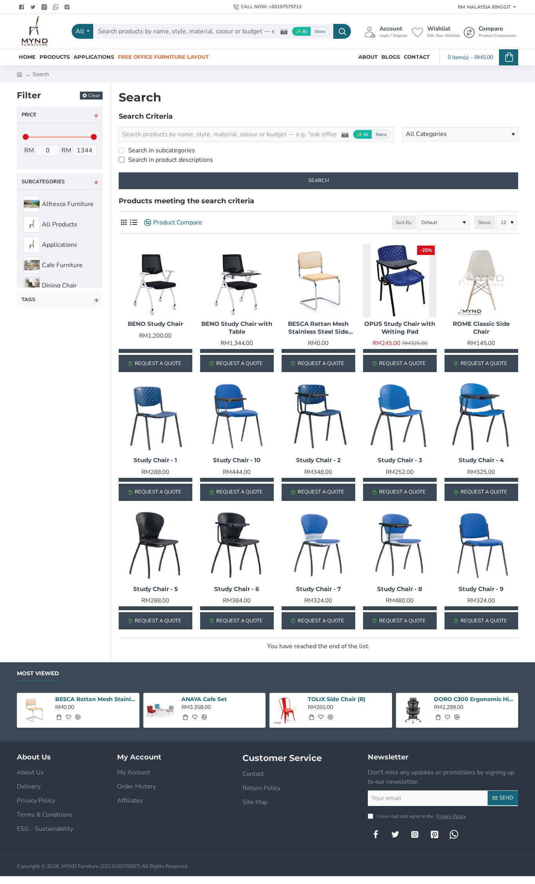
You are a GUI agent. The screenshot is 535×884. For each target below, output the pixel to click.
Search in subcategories (161, 150)
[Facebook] (22, 7)
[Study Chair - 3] (400, 417)
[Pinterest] (68, 7)
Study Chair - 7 (318, 589)
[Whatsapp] (56, 7)
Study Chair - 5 (155, 589)
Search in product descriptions (170, 159)
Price (29, 114)
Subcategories (43, 181)
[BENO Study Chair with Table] (237, 280)
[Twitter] (34, 7)
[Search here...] (342, 31)
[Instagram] (415, 834)
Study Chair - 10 (236, 460)
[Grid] (123, 223)
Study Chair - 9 (481, 589)
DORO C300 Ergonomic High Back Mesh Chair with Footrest (474, 699)
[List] (133, 223)
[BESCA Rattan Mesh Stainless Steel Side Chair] (318, 280)
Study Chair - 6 (236, 589)
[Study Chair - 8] (400, 545)
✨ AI (301, 31)
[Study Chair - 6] (237, 545)
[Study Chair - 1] (155, 417)
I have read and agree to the (420, 816)
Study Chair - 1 (155, 460)
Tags (28, 299)
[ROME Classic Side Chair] (481, 280)
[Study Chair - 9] (481, 545)
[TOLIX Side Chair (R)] (287, 710)
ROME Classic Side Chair (481, 327)
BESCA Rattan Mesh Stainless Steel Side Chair (318, 328)
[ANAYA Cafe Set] (160, 710)
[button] (59, 717)
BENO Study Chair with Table (236, 327)
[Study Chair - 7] (318, 545)
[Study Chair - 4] (481, 417)
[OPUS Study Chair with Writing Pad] (400, 280)
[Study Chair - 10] (237, 417)
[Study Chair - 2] (318, 417)
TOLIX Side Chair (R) (336, 699)
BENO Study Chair (155, 323)
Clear (94, 95)
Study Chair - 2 (318, 460)
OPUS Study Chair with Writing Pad (399, 327)
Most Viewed (38, 673)
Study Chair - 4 (481, 460)
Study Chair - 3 (400, 460)
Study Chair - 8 (399, 589)
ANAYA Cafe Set (204, 699)
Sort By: (404, 222)
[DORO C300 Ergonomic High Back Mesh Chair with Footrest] (413, 710)
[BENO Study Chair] (155, 280)
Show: (485, 222)
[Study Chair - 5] (155, 545)
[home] (19, 73)
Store (319, 31)
